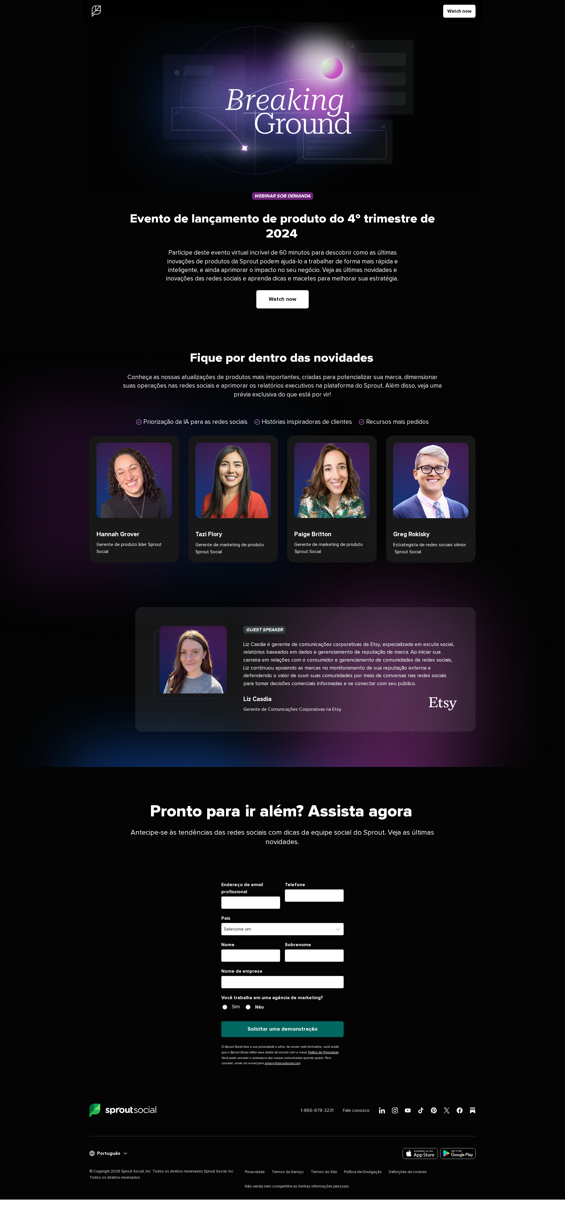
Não (259, 1007)
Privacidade (255, 1172)
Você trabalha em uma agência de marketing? (272, 997)
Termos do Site (324, 1172)
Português (108, 1153)
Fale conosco (356, 1110)
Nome (228, 944)
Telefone (295, 884)
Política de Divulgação (363, 1172)
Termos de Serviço (288, 1172)
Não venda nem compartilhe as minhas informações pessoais (297, 1186)
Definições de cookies (408, 1172)
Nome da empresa (241, 971)
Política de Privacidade (323, 1052)
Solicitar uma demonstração (282, 1029)
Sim (236, 1006)
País (225, 918)
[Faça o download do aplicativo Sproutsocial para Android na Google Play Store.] (458, 1153)
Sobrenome (298, 944)
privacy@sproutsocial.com (282, 1063)
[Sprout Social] (96, 11)
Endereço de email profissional (242, 888)
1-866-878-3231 (317, 1110)
